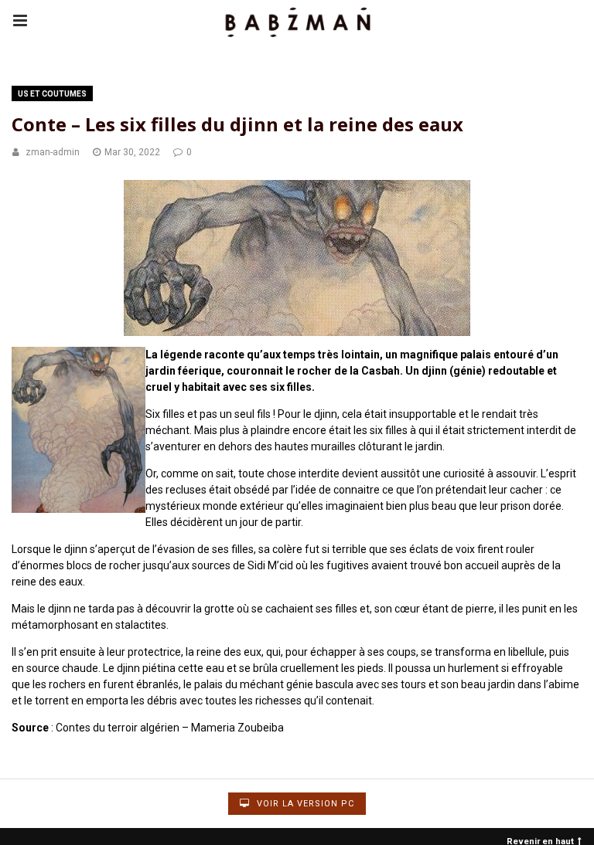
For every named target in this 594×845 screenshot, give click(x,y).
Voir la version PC (304, 804)
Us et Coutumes (52, 94)
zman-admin (53, 152)
